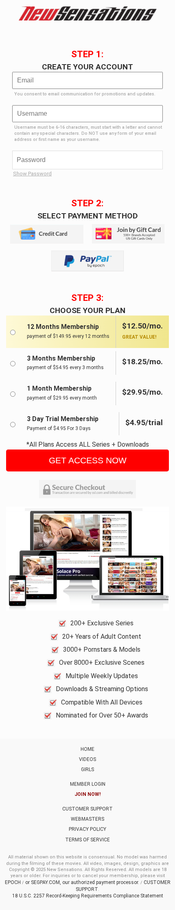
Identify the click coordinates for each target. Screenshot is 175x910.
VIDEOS (87, 759)
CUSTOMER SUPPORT (87, 809)
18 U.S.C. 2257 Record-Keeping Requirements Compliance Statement (87, 896)
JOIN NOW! (87, 794)
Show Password (32, 174)
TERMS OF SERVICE (87, 840)
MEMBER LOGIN (87, 784)
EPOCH (13, 882)
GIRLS (87, 769)
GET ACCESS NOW (88, 460)
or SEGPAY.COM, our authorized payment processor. (82, 882)
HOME (87, 749)
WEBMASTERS (87, 819)
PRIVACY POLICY (87, 829)
